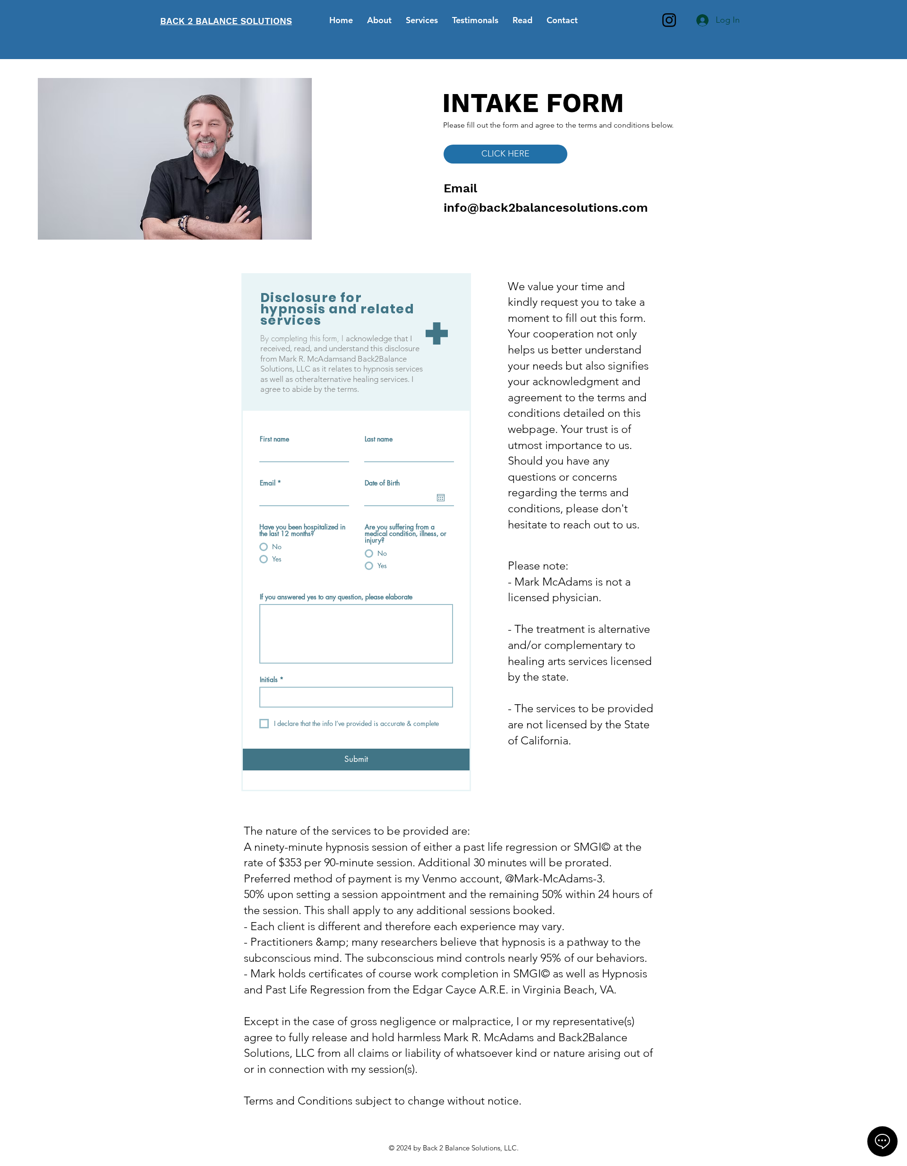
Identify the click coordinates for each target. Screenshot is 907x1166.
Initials (269, 679)
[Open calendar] (441, 497)
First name (274, 439)
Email (267, 483)
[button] (505, 154)
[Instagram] (669, 20)
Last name (379, 439)
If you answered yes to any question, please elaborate (336, 597)
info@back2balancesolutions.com (546, 207)
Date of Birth (382, 483)
